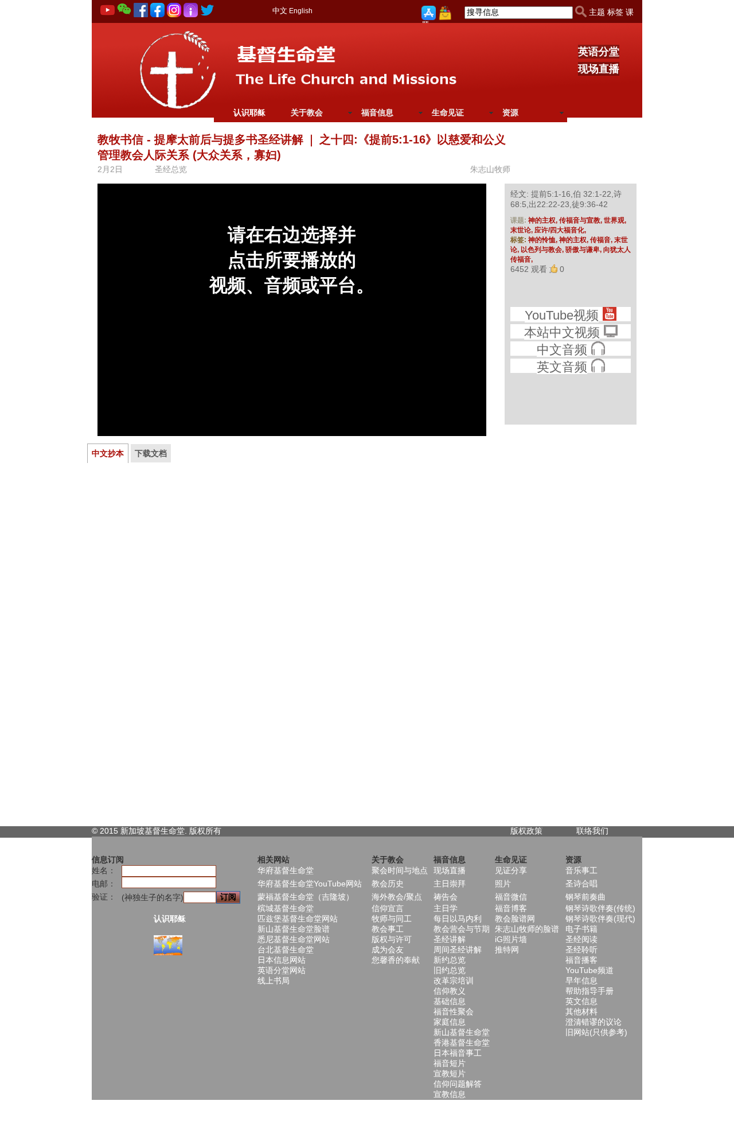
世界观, (615, 220)
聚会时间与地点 (400, 870)
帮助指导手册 (589, 990)
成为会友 (388, 949)
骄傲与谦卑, (584, 250)
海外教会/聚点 (397, 896)
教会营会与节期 (462, 928)
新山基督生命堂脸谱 (293, 928)
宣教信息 (450, 1094)
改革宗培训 (454, 980)
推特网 (507, 949)
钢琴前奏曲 (585, 896)
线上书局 (273, 980)
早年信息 (581, 980)
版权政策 (526, 830)
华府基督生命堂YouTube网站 (309, 883)
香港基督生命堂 (462, 1042)
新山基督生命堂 (462, 1032)
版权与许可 (392, 939)
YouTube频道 (589, 970)
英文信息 (581, 1001)
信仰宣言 (388, 908)
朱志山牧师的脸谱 (527, 928)
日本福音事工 (458, 1052)
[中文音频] (598, 350)
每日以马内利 (458, 918)
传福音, (602, 240)
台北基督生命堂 (285, 949)
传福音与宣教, (581, 220)
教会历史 (388, 883)
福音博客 (511, 908)
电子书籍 (581, 928)
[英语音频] (598, 367)
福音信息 (377, 112)
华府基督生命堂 (285, 870)
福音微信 (511, 896)
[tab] (107, 453)
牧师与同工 (392, 918)
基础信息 (450, 1001)
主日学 (446, 908)
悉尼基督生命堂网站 (293, 939)
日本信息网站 (281, 959)
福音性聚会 (454, 1011)
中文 (279, 10)
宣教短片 (450, 1073)
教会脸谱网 (515, 918)
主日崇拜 (450, 883)
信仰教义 (450, 990)
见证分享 (511, 870)
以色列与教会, (543, 250)
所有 (213, 830)
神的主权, (543, 220)
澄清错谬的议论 (593, 1021)
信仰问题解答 (458, 1083)
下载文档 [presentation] (151, 453)
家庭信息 (450, 1021)
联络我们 (592, 830)
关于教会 (307, 112)
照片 (503, 883)
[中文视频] (610, 332)
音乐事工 (581, 870)
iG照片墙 (511, 939)
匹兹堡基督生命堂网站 (297, 918)
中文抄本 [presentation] (108, 453)
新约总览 (450, 959)
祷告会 (446, 896)
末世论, (522, 230)
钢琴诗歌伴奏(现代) (600, 918)
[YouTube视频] (609, 315)
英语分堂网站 (281, 970)
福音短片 (450, 1063)
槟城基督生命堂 (285, 908)
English (301, 11)
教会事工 (388, 928)
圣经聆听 (581, 949)
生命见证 (448, 112)
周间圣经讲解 (458, 949)
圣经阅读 (581, 939)
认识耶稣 (249, 112)
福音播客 (581, 959)
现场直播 (598, 69)
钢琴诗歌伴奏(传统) (600, 908)
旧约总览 (450, 970)
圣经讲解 (450, 939)
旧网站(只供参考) (596, 1032)
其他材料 (581, 1011)
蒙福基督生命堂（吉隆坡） (305, 896)
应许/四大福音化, (560, 230)
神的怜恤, (543, 240)
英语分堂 (598, 51)
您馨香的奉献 (396, 959)
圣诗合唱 (581, 883)
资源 (510, 112)
